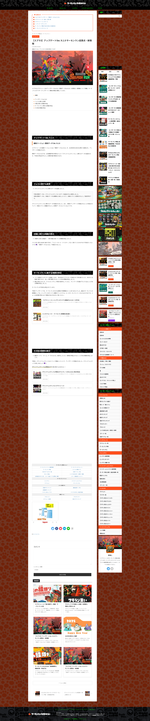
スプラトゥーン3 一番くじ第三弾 (43, 19)
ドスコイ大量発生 (104, 374)
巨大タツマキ (103, 377)
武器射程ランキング (47, 490)
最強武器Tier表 (103, 411)
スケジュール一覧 (104, 443)
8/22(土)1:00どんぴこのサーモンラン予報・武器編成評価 (114, 155)
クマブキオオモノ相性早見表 (77, 492)
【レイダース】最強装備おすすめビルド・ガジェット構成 (114, 110)
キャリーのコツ (103, 342)
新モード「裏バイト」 (105, 404)
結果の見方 (102, 478)
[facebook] (56, 528)
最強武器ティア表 (76, 487)
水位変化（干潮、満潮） (106, 361)
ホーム (56, 709)
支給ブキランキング (77, 499)
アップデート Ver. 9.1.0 (41, 99)
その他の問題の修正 (40, 108)
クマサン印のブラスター (106, 501)
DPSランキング (103, 414)
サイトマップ (84, 709)
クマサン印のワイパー (105, 507)
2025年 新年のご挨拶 (71, 636)
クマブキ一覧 (103, 495)
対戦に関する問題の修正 (41, 103)
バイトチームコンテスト (87, 8)
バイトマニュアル (105, 527)
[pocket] (60, 528)
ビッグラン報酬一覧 (105, 462)
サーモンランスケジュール (41, 28)
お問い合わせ (92, 709)
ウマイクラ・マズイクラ (106, 351)
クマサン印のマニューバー (106, 517)
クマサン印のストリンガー (106, 498)
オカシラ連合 (47, 474)
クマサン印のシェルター (106, 504)
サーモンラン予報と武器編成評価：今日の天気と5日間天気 (114, 144)
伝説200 (102, 332)
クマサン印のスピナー (105, 523)
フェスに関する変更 (40, 101)
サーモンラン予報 (47, 469)
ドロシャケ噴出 (103, 387)
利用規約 (94, 715)
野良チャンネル (103, 475)
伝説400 (102, 335)
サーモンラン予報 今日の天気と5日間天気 (45, 26)
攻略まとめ (102, 398)
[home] (112, 568)
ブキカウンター (77, 496)
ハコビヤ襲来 (103, 383)
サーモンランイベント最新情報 (47, 467)
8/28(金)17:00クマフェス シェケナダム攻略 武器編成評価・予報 (114, 77)
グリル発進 (102, 367)
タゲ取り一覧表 (103, 348)
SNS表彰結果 (103, 482)
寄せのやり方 (103, 345)
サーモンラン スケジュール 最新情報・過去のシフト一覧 (114, 121)
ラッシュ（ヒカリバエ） (106, 364)
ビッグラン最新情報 (105, 456)
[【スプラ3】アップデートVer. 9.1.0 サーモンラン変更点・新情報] (64, 528)
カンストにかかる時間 (105, 338)
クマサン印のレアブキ (47, 492)
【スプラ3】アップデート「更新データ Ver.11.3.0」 (47, 17)
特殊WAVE (103, 358)
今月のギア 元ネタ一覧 (47, 471)
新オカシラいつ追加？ (105, 401)
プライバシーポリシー (75, 709)
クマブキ (100, 8)
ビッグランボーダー (105, 459)
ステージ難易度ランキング (76, 476)
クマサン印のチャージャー (106, 514)
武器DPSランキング (47, 487)
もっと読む (63, 683)
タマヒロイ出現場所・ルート (107, 354)
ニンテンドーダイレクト (41, 24)
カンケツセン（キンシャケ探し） (108, 380)
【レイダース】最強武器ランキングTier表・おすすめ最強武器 (114, 99)
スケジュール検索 (47, 499)
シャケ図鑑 (102, 530)
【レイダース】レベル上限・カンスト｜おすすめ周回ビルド (114, 88)
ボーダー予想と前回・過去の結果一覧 (109, 472)
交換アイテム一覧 (76, 471)
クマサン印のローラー (105, 520)
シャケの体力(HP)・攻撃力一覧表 (77, 474)
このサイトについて (64, 709)
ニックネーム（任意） (38, 566)
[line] (68, 528)
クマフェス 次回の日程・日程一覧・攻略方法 (114, 180)
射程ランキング (103, 417)
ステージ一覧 (103, 433)
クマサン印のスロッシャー (106, 511)
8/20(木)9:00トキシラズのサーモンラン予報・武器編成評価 (114, 299)
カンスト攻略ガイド (77, 469)
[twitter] (52, 528)
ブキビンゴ (47, 496)
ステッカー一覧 (103, 485)
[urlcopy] (72, 528)
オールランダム (77, 483)
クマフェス (47, 483)
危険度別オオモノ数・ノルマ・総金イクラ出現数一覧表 (47, 476)
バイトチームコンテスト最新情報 (108, 469)
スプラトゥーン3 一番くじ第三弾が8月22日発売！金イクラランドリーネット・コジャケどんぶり (114, 168)
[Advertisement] (62, 123)
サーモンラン (50, 8)
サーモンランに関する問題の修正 (44, 106)
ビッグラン (75, 8)
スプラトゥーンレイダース (41, 21)
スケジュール (62, 8)
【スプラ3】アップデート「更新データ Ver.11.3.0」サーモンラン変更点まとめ (114, 313)
